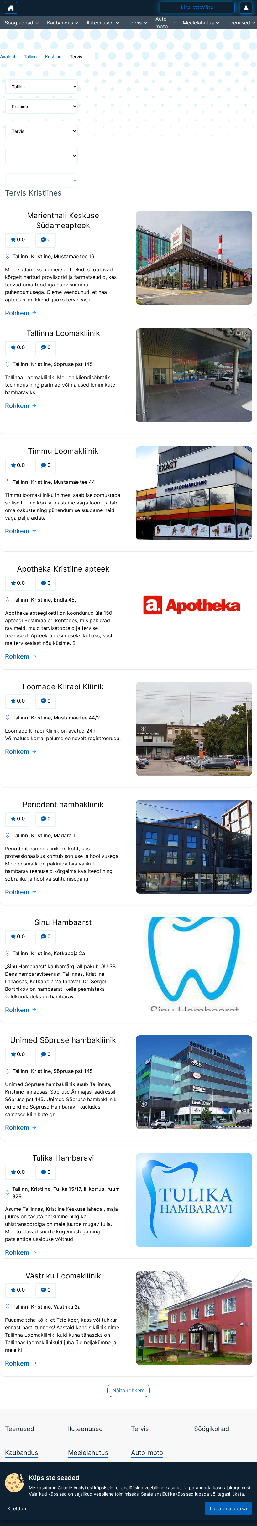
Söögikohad (211, 1429)
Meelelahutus (88, 1452)
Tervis (140, 1429)
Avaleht (7, 56)
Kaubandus (21, 1452)
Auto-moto (147, 1452)
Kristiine (53, 56)
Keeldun (17, 1508)
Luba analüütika (228, 1508)
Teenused (19, 1429)
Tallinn (30, 56)
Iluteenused (85, 1429)
